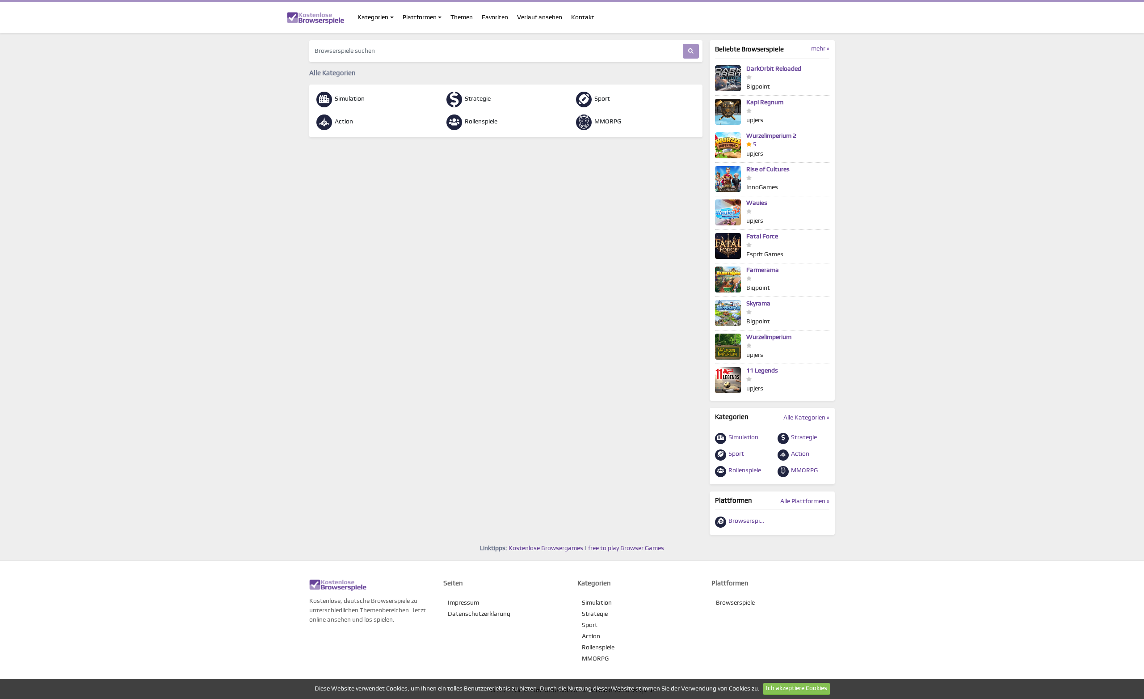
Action (343, 122)
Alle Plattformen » (804, 501)
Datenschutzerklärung (479, 614)
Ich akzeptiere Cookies (796, 688)
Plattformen (420, 17)
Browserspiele (747, 521)
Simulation (349, 99)
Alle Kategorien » (806, 418)
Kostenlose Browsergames (546, 548)
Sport (601, 99)
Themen (461, 17)
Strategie (477, 99)
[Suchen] (691, 51)
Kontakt (582, 17)
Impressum (463, 603)
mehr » (820, 49)
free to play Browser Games (626, 548)
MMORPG (607, 122)
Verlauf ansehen (539, 17)
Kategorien (373, 17)
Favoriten (495, 17)
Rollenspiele (480, 122)
